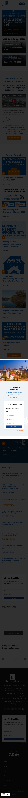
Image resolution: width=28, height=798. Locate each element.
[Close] (26, 361)
